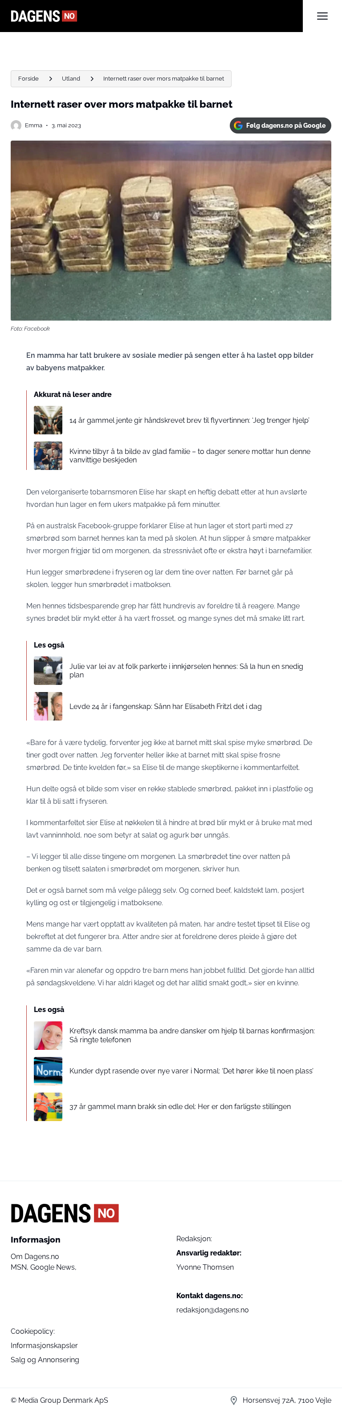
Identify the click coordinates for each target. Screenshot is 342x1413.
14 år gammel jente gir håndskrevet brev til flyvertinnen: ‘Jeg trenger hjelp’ (189, 420)
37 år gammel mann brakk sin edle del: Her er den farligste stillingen (180, 1106)
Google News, (53, 1267)
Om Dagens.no (35, 1256)
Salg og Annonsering (45, 1360)
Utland (71, 78)
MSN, (20, 1267)
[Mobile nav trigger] (322, 16)
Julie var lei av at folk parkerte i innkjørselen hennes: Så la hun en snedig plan (186, 670)
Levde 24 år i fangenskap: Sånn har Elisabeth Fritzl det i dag (165, 706)
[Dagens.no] (157, 16)
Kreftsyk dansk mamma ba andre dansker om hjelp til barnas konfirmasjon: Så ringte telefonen (192, 1035)
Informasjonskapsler (44, 1345)
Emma (33, 125)
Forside (28, 78)
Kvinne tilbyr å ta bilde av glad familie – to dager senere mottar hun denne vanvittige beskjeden (189, 455)
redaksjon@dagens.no (212, 1310)
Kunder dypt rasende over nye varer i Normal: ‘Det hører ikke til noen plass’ (191, 1071)
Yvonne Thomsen (205, 1267)
